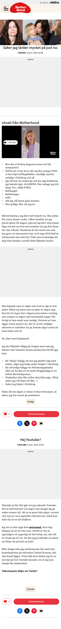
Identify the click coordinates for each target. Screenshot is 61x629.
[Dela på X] (27, 423)
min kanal (35, 527)
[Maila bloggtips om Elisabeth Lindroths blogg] (41, 423)
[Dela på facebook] (20, 423)
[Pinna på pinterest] (34, 423)
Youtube (22, 444)
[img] (7, 414)
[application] (30, 142)
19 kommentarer (36, 414)
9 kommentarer (36, 601)
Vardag (22, 52)
